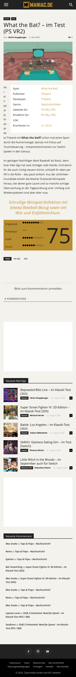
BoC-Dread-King (14, 566)
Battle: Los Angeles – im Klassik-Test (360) (45, 427)
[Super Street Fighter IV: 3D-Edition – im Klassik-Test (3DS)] (11, 412)
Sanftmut (11, 624)
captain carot (13, 613)
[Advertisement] (38, 346)
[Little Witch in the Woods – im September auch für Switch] (11, 465)
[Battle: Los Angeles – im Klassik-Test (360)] (11, 430)
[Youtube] (47, 651)
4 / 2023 (46, 125)
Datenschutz (39, 662)
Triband (46, 93)
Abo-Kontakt (63, 666)
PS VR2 (45, 109)
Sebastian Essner (42, 467)
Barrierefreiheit (56, 662)
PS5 (13, 18)
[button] (71, 5)
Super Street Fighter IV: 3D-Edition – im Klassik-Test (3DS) (44, 409)
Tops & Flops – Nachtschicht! (36, 543)
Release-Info (26, 467)
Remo (9, 551)
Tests (7, 18)
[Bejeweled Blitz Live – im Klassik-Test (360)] (11, 395)
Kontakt (49, 666)
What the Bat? (49, 88)
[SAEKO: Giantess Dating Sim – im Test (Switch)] (11, 447)
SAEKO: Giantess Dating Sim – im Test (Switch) (45, 444)
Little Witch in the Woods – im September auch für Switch (40, 461)
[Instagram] (38, 651)
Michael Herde (37, 415)
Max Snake (11, 543)
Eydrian (10, 559)
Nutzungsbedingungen (19, 666)
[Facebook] (28, 651)
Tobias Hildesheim (38, 432)
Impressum (15, 662)
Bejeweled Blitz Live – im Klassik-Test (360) (45, 392)
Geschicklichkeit (51, 104)
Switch (24, 450)
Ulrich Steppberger (17, 37)
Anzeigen (37, 666)
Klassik (24, 398)
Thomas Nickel (37, 450)
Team (27, 662)
